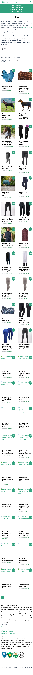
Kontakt (3, 627)
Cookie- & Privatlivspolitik (8, 633)
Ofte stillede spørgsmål (8, 631)
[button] (30, 2)
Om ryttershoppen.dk (7, 629)
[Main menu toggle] (16, 2)
